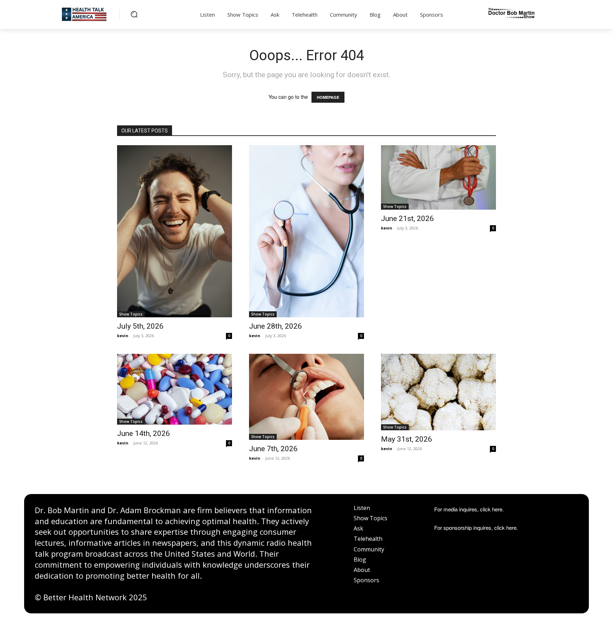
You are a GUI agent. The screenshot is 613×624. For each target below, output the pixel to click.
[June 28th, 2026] (306, 231)
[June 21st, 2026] (438, 177)
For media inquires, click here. (469, 509)
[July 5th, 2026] (174, 231)
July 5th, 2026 (140, 326)
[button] (134, 14)
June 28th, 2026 (275, 326)
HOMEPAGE (328, 97)
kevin (122, 335)
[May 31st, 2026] (438, 392)
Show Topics (131, 314)
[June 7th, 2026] (306, 397)
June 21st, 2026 (407, 218)
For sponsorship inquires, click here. (476, 527)
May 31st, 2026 (406, 439)
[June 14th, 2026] (174, 389)
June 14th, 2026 (143, 433)
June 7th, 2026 (273, 448)
